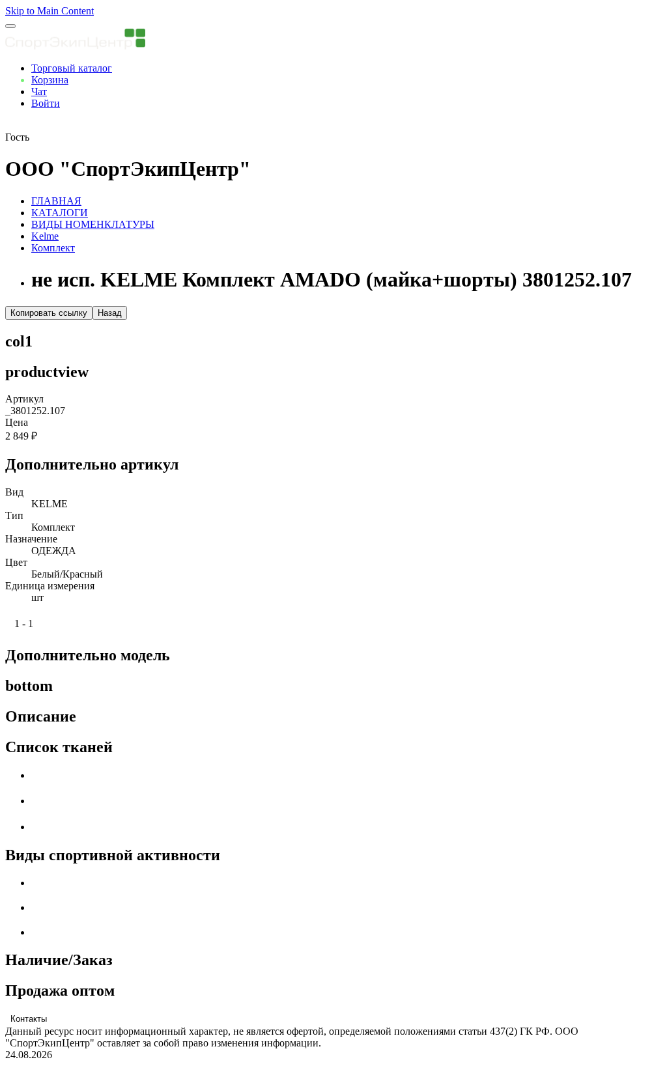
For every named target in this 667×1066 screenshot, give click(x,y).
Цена (16, 422)
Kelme (45, 236)
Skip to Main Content (49, 10)
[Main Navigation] (10, 26)
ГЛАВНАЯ (56, 200)
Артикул (24, 398)
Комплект (53, 247)
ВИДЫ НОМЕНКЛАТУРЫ (92, 224)
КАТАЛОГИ (59, 212)
